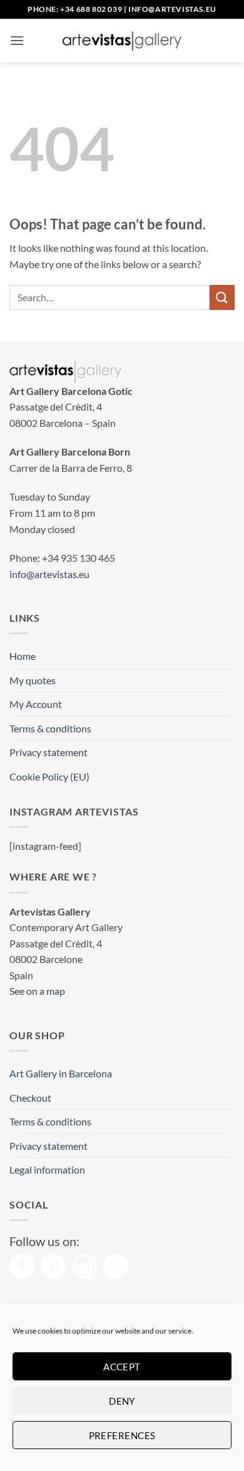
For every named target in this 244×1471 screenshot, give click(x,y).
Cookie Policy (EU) (49, 776)
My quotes (32, 680)
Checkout (30, 1098)
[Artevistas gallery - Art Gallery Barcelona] (122, 40)
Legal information (47, 1169)
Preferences (122, 1435)
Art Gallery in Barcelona (60, 1073)
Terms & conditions (50, 728)
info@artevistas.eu (172, 9)
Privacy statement (48, 752)
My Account (35, 704)
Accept (122, 1366)
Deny (122, 1401)
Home (22, 656)
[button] (16, 40)
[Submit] (222, 297)
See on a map (37, 991)
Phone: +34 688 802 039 (75, 9)
